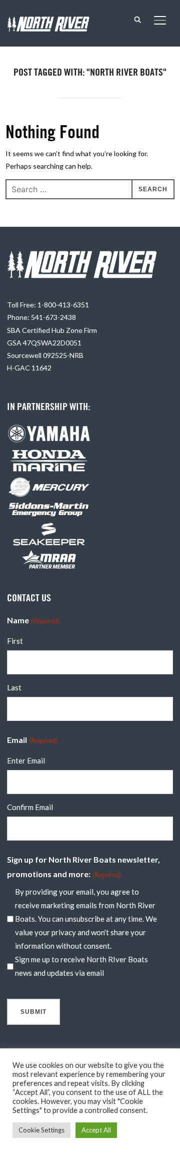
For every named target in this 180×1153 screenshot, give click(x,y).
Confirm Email (30, 807)
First (15, 640)
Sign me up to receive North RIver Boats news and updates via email (81, 966)
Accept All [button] (96, 1130)
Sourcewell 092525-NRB (45, 355)
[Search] (138, 19)
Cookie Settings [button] (41, 1130)
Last (14, 687)
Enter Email (26, 760)
